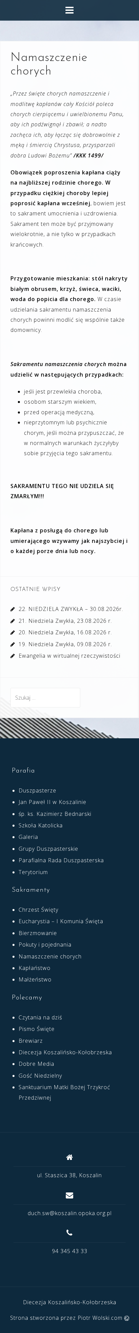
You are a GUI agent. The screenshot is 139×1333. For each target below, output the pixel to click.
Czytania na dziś (40, 1017)
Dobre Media (36, 1063)
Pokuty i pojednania (45, 944)
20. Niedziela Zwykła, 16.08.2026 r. (65, 632)
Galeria (28, 837)
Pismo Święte (37, 1029)
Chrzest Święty (38, 909)
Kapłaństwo (35, 968)
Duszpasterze (37, 790)
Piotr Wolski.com (101, 1317)
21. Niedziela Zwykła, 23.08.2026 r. (65, 621)
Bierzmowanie (38, 933)
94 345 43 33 (69, 1251)
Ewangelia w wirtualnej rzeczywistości (69, 655)
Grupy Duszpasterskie (48, 848)
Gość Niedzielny (40, 1075)
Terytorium (33, 872)
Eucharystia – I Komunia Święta (61, 921)
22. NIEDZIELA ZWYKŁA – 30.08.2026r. (71, 609)
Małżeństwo (35, 979)
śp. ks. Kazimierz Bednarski (55, 814)
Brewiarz (31, 1040)
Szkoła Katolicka (41, 825)
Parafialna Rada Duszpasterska (61, 860)
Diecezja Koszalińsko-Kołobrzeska (65, 1052)
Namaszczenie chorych (50, 956)
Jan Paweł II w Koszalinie (52, 802)
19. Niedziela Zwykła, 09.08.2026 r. (65, 644)
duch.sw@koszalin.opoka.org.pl (70, 1213)
